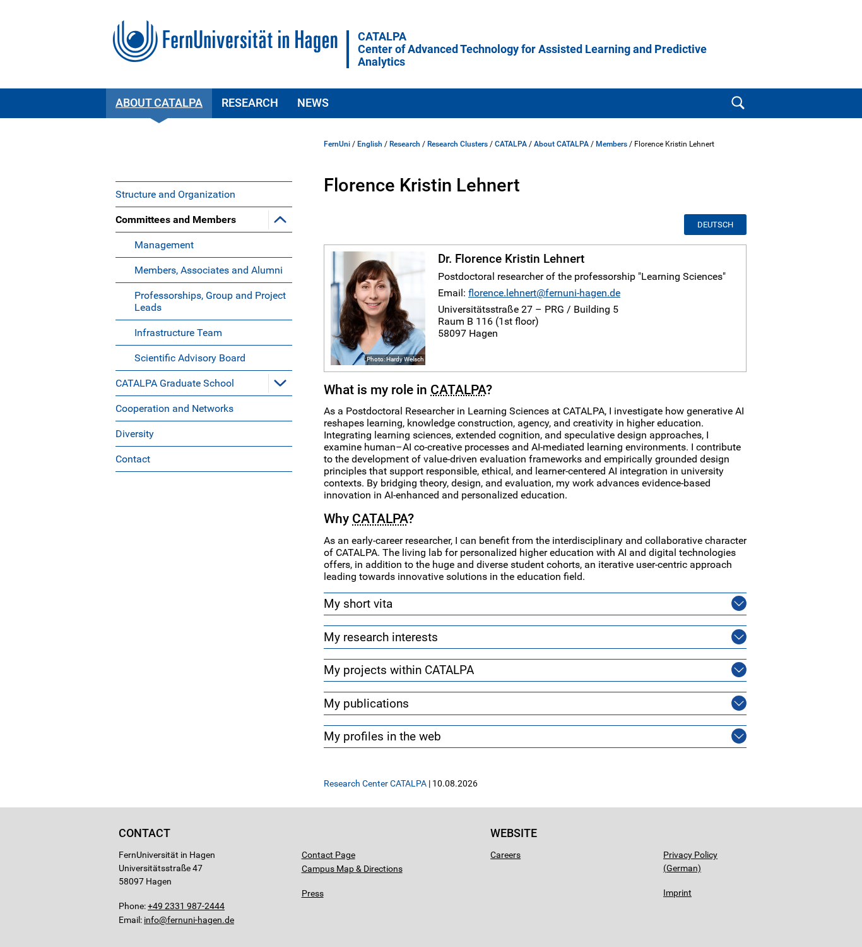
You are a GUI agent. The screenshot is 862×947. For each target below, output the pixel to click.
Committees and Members (175, 220)
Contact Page (328, 855)
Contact (132, 459)
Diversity (134, 434)
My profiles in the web (382, 736)
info (151, 920)
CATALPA (511, 144)
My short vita (358, 603)
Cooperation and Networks (174, 408)
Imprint (677, 893)
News (313, 102)
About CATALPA (159, 102)
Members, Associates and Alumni (208, 270)
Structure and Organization (175, 194)
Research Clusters (457, 144)
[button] (280, 219)
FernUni (337, 144)
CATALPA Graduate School (174, 383)
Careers (505, 855)
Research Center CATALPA (375, 783)
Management (164, 245)
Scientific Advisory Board (189, 358)
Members (611, 144)
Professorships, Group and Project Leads (210, 301)
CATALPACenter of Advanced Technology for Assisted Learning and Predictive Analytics (532, 49)
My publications (366, 703)
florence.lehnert (502, 293)
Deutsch (715, 224)
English (369, 144)
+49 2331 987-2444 (186, 906)
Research (249, 102)
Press (313, 893)
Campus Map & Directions (352, 869)
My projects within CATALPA (399, 670)
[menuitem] (203, 194)
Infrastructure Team (178, 333)
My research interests (381, 637)
